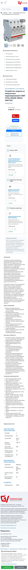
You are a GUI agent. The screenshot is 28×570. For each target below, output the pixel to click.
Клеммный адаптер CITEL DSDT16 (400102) (14, 217)
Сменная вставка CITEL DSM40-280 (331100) (14, 190)
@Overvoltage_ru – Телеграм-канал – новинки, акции (13, 548)
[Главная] (1, 12)
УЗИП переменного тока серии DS (14, 88)
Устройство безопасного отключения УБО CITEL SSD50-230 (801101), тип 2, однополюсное (15, 160)
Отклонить (20, 567)
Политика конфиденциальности (8, 525)
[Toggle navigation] (2, 3)
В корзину (14, 130)
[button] (6, 45)
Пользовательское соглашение (8, 528)
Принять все (7, 567)
